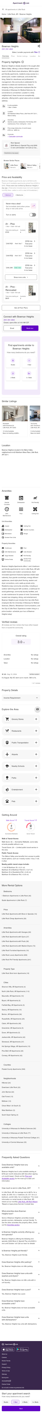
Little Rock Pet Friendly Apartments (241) (16, 959)
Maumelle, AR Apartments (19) (13, 996)
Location (33, 56)
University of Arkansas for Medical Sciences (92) (19, 1128)
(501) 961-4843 (7, 49)
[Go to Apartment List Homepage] (21, 3)
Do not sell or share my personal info (13, 1387)
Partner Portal (6, 1384)
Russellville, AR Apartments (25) (13, 1019)
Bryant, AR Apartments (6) (11, 1000)
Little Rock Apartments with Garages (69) (16, 932)
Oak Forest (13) (7, 1096)
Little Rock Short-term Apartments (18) (15, 973)
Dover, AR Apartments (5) (11, 1032)
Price (13, 56)
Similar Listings (22, 56)
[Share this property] (39, 46)
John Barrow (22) (8, 1092)
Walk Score (10, 820)
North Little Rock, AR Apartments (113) (15, 991)
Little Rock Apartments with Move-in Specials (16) (19, 914)
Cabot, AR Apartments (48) (11, 1023)
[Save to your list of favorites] (38, 21)
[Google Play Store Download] (22, 1351)
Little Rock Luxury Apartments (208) (14, 955)
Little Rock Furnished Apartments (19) (15, 950)
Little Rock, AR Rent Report (27, 1201)
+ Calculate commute (15, 136)
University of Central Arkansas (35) (14, 1142)
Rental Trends (6, 1361)
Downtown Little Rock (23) (11, 1087)
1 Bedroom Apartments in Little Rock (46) (16, 896)
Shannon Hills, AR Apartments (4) (14, 987)
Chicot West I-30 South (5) (11, 1105)
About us (4, 1354)
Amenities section (13, 1225)
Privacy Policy (6, 1367)
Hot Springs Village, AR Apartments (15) (16, 1046)
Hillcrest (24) (6, 1083)
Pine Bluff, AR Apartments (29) (12, 1051)
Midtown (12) (6, 1101)
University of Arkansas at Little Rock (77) (16, 1133)
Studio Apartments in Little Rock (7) (14, 900)
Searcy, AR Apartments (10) (12, 1009)
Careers (4, 1357)
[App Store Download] (8, 1351)
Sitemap (4, 1374)
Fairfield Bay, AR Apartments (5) (13, 1005)
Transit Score (30, 820)
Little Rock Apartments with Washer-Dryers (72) (18, 946)
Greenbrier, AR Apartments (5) (13, 1028)
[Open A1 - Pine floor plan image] (31, 227)
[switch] (32, 215)
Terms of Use (6, 1371)
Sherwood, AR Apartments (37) (13, 1042)
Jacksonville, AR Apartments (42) (13, 1037)
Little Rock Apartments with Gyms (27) (15, 937)
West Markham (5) (8, 1110)
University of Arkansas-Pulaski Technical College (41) (21, 1137)
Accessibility (5, 1381)
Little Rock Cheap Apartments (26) (14, 918)
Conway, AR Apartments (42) (12, 1055)
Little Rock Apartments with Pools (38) (15, 941)
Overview (5, 56)
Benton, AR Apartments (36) (12, 1014)
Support (4, 1364)
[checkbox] (13, 362)
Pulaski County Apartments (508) (13, 1069)
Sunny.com (5, 1377)
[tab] (8, 195)
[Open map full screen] (37, 709)
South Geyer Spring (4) (10, 1115)
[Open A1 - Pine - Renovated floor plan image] (31, 290)
